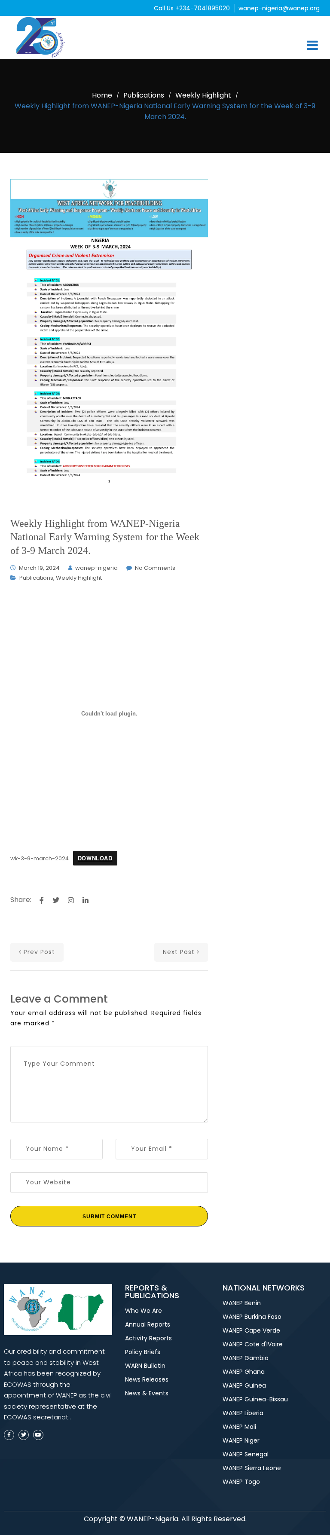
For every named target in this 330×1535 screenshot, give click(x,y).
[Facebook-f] (9, 1435)
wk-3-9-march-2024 (39, 858)
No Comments (155, 568)
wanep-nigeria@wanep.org (279, 8)
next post (179, 952)
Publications (143, 95)
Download (95, 858)
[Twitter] (23, 1435)
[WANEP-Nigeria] (42, 37)
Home (102, 95)
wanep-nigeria (96, 568)
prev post (39, 952)
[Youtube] (38, 1435)
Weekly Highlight (203, 95)
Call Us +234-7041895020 (193, 8)
